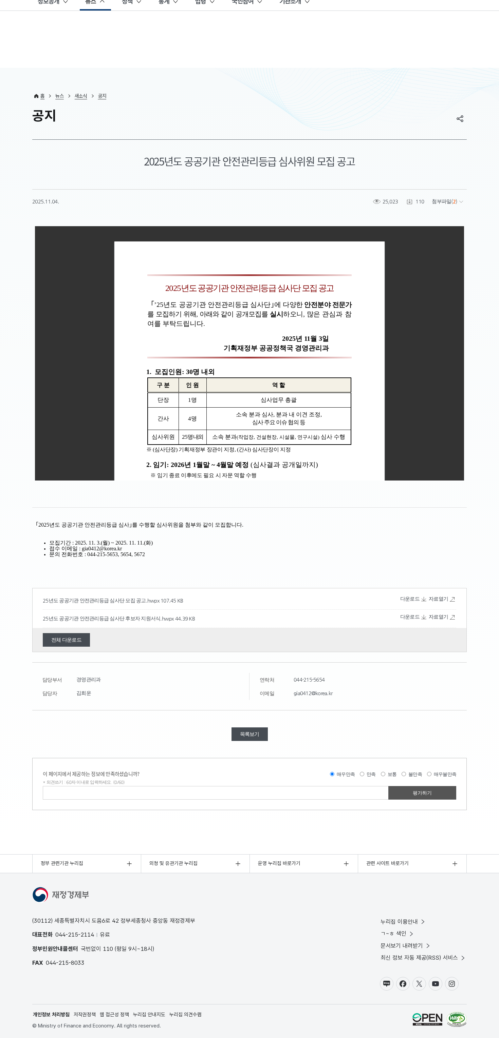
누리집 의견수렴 (185, 1015)
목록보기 (249, 734)
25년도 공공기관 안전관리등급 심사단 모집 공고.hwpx (102, 600)
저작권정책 (85, 1015)
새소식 (81, 96)
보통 (392, 774)
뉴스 (59, 96)
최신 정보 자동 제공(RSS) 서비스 (419, 957)
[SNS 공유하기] (460, 118)
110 (108, 948)
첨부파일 (441, 201)
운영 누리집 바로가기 (279, 863)
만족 (371, 774)
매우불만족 (445, 774)
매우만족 (346, 774)
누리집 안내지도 (149, 1015)
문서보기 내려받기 (402, 945)
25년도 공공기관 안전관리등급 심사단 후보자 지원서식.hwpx (109, 618)
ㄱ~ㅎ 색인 (393, 933)
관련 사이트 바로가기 (387, 863)
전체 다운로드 (66, 640)
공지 (102, 96)
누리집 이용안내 (399, 921)
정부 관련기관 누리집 (62, 863)
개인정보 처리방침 (51, 1015)
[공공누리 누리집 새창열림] (427, 1020)
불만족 (415, 774)
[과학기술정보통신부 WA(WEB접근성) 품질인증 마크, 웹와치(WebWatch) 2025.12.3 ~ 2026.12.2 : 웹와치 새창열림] (457, 1020)
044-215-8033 (65, 962)
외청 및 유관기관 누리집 (173, 863)
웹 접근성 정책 (114, 1015)
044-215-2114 (74, 934)
